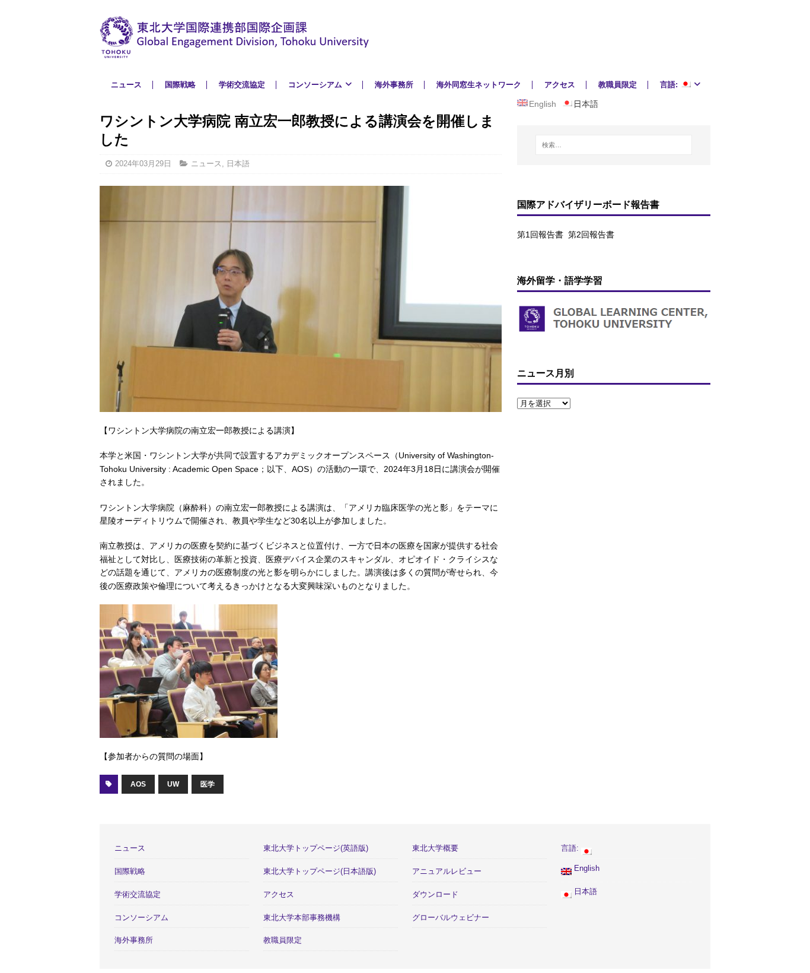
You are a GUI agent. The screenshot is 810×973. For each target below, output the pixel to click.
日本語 (238, 163)
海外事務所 (394, 84)
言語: (670, 84)
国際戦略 (180, 84)
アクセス (559, 84)
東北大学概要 (435, 848)
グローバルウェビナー (450, 917)
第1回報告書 (540, 234)
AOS (138, 784)
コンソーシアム (315, 84)
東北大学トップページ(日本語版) (319, 871)
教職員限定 (617, 84)
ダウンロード (435, 894)
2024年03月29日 (143, 163)
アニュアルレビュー (446, 871)
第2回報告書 (591, 234)
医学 (207, 784)
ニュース (126, 84)
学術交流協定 (242, 84)
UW (173, 784)
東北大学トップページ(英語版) (315, 848)
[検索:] (614, 145)
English (585, 868)
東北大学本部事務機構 (301, 917)
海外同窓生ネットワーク (478, 84)
